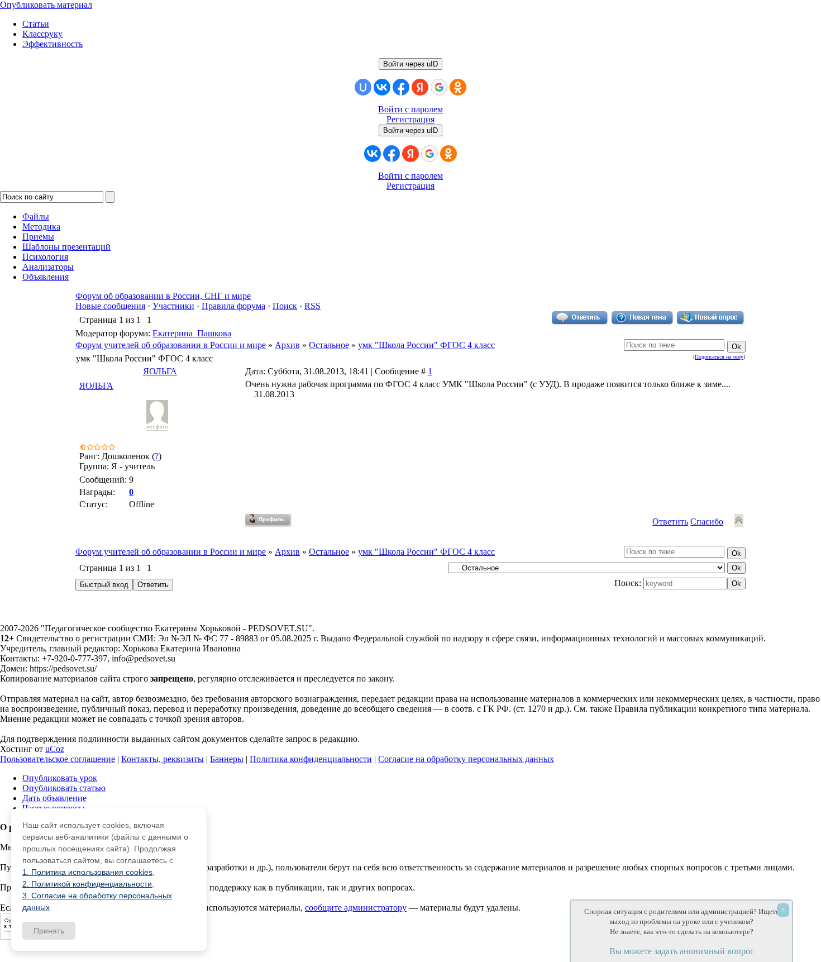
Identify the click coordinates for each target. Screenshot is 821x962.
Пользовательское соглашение (57, 759)
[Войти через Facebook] (401, 87)
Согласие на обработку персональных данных (466, 759)
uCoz (54, 749)
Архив (287, 345)
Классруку (42, 34)
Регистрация (410, 119)
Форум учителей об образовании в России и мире (170, 345)
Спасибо (706, 521)
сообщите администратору (356, 907)
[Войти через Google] (439, 87)
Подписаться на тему (719, 357)
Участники (173, 306)
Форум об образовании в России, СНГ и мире (163, 296)
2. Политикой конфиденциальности (87, 883)
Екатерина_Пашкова (191, 333)
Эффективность (52, 44)
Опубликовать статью (64, 788)
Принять (49, 930)
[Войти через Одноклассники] (458, 87)
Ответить (670, 521)
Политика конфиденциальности (311, 759)
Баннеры (227, 759)
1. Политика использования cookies (87, 872)
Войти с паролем (410, 109)
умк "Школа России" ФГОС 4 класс (426, 345)
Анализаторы (48, 267)
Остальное (329, 345)
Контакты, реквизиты (162, 759)
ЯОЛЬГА (160, 371)
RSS (312, 306)
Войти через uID (410, 64)
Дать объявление (54, 798)
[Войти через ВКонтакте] (382, 87)
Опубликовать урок (59, 778)
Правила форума (233, 306)
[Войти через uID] (363, 87)
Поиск (285, 306)
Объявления (45, 277)
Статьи (35, 23)
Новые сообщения (110, 306)
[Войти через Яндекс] (420, 87)
